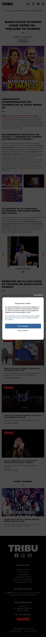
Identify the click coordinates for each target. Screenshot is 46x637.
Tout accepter (23, 326)
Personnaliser (23, 330)
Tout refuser (38, 295)
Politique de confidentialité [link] (23, 334)
